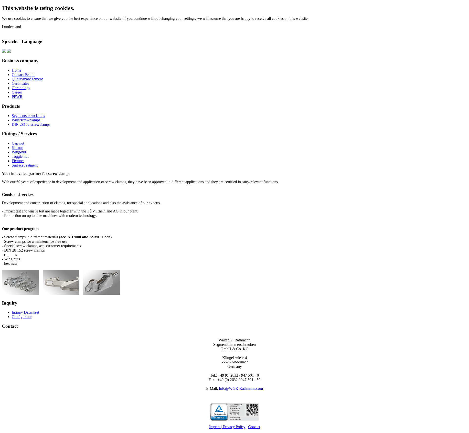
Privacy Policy (234, 427)
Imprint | (216, 427)
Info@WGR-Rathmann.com (241, 388)
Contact (254, 427)
